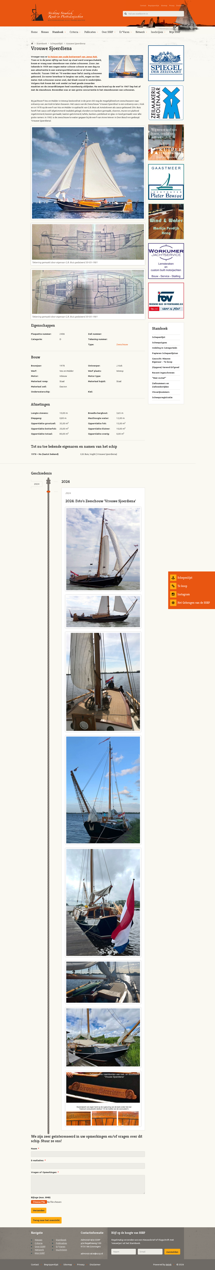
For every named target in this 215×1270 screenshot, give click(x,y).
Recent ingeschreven (163, 372)
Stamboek (57, 32)
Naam (35, 1148)
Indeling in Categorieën (164, 348)
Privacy (171, 5)
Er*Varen (124, 32)
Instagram (184, 594)
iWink (168, 1264)
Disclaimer (180, 5)
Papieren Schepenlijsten (165, 353)
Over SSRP (107, 32)
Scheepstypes (159, 342)
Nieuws (45, 32)
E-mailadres (38, 1160)
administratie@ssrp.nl (92, 1253)
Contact (143, 5)
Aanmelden (172, 1252)
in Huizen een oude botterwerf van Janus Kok (72, 56)
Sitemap (164, 5)
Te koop (182, 586)
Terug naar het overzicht (46, 1220)
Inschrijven (157, 32)
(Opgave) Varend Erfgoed (165, 367)
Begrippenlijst (153, 5)
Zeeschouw (122, 344)
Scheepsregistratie (162, 397)
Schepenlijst (185, 578)
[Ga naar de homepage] (58, 12)
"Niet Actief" (159, 378)
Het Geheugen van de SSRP (194, 603)
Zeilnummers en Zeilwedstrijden (160, 385)
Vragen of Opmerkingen (44, 1172)
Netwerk (140, 32)
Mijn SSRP (174, 32)
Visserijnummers (161, 392)
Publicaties (90, 32)
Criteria (74, 32)
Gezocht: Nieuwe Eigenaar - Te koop (162, 360)
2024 (36, 484)
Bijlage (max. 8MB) (40, 1197)
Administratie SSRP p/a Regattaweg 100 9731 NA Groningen (91, 1243)
